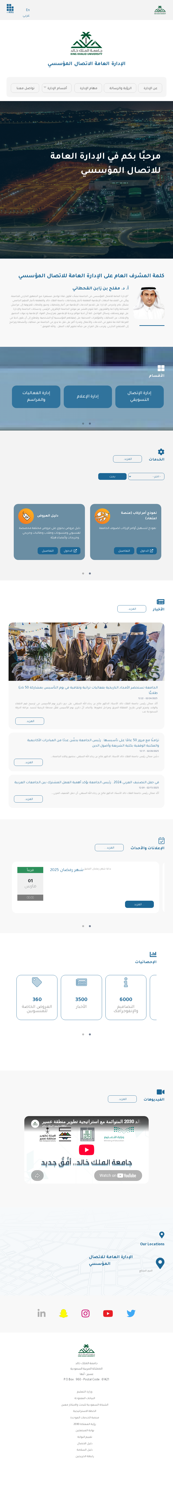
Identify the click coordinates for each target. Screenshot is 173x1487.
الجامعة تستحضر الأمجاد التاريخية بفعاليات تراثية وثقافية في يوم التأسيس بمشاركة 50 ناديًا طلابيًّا (87, 690)
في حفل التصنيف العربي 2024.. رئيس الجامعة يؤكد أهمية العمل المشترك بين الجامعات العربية (86, 783)
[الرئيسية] (86, 43)
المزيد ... (109, 848)
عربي (26, 16)
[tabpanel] (36, 397)
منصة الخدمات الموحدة (84, 1418)
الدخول (68, 551)
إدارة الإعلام (88, 397)
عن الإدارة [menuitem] (150, 88)
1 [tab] (90, 424)
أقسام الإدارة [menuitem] (60, 90)
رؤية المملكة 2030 (84, 1424)
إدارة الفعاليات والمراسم (36, 396)
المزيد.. (127, 459)
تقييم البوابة (84, 1437)
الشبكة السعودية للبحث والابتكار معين (84, 1405)
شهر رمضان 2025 (67, 870)
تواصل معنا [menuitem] (25, 88)
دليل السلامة (85, 1450)
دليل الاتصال (85, 1443)
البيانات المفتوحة (85, 1398)
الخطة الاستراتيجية (84, 1411)
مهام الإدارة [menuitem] (88, 88)
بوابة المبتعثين (84, 1430)
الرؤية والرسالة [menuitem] (120, 88)
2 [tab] (83, 424)
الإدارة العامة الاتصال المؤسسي (86, 64)
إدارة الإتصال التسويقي (139, 396)
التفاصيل (48, 551)
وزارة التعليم (84, 1392)
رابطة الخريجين (84, 1456)
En (28, 10)
